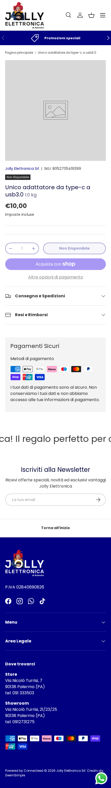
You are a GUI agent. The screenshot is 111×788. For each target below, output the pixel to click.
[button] (91, 15)
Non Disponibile (74, 248)
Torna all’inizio (55, 527)
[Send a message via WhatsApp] (101, 778)
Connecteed (33, 770)
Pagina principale (19, 52)
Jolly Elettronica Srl (22, 168)
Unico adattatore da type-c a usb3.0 (67, 52)
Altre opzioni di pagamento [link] (55, 277)
